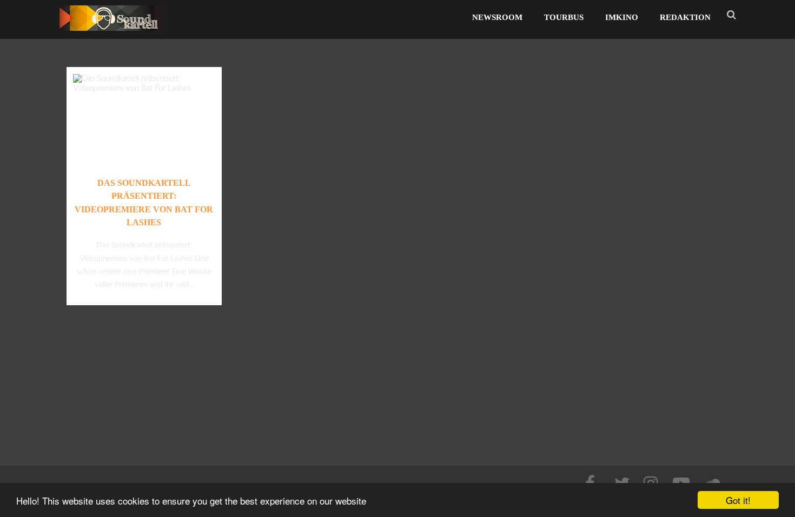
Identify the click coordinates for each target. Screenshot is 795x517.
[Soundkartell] (112, 34)
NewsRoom (497, 17)
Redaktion (685, 17)
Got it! (738, 500)
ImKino (621, 17)
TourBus (564, 17)
